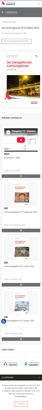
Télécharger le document (18, 41)
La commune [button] (7, 377)
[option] (10, 364)
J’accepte (21, 404)
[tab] (21, 377)
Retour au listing (9, 22)
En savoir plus (20, 397)
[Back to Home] (8, 3)
